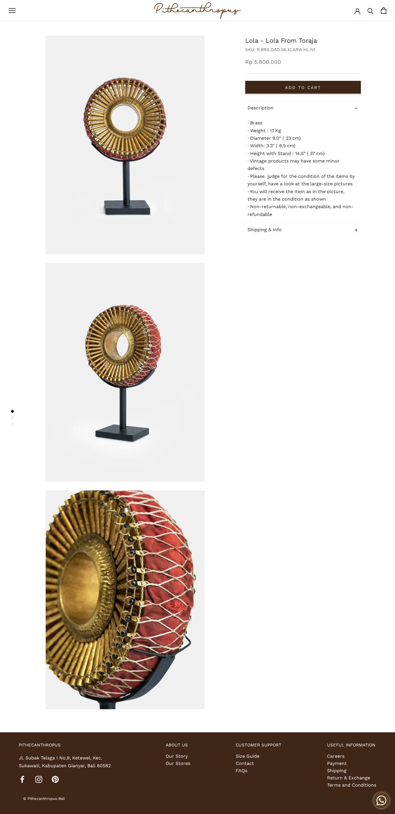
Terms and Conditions (351, 785)
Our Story (177, 756)
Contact (245, 763)
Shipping (336, 770)
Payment (337, 763)
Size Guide (247, 756)
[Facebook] (22, 779)
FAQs (241, 770)
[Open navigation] (12, 10)
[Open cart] (383, 10)
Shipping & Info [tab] (265, 229)
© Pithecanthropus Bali (44, 798)
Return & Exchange (348, 778)
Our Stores (178, 763)
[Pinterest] (55, 779)
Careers (335, 756)
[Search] (371, 11)
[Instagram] (38, 779)
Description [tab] (261, 107)
